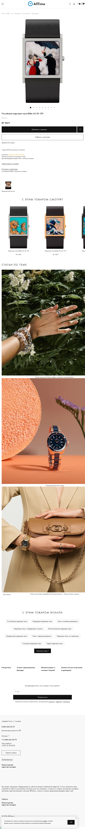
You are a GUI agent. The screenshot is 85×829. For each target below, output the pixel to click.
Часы (3, 13)
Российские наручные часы (17, 621)
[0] (78, 4)
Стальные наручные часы (31, 643)
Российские (26, 13)
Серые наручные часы (54, 643)
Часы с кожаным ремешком (68, 621)
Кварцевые (35, 13)
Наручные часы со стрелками (68, 636)
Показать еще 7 (42, 651)
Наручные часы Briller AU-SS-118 (18, 251)
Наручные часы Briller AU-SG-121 (55, 251)
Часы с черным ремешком (41, 636)
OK (71, 822)
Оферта (5, 799)
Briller (8, 13)
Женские (18, 13)
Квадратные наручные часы (16, 636)
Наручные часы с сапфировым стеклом (28, 629)
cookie (45, 821)
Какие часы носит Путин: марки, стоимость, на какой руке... (54, 377)
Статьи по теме (14, 264)
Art (12, 13)
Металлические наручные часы (59, 629)
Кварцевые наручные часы (42, 621)
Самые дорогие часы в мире (55, 485)
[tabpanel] (42, 61)
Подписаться (42, 697)
